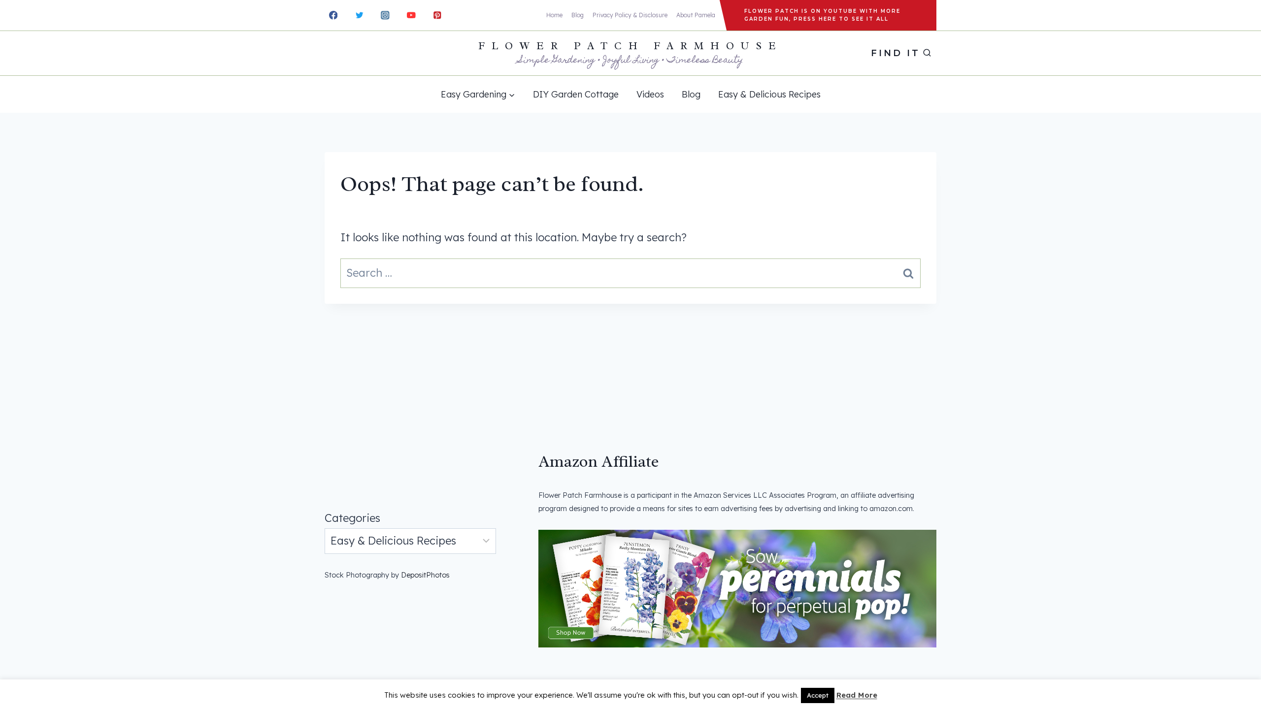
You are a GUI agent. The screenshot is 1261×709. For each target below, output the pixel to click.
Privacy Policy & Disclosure (630, 15)
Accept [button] (818, 695)
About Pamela (695, 15)
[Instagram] (385, 15)
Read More (856, 695)
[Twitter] (359, 15)
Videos (650, 94)
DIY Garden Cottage (576, 94)
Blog (577, 15)
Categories (352, 518)
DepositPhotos (425, 575)
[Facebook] (333, 15)
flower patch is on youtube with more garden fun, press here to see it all (822, 15)
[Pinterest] (437, 15)
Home (554, 15)
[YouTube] (411, 15)
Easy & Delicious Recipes (769, 94)
